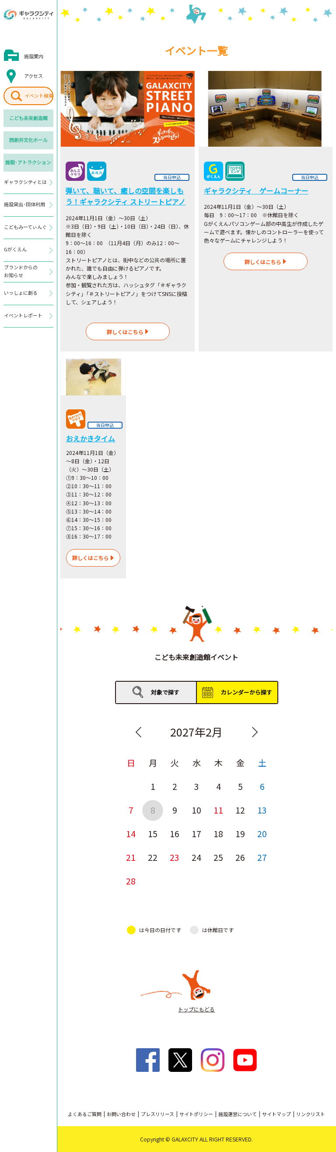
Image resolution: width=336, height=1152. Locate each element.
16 (174, 833)
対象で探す (165, 692)
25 (218, 857)
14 (131, 833)
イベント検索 (38, 95)
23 (174, 857)
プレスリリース (157, 1113)
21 (131, 857)
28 (131, 881)
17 (196, 833)
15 (153, 833)
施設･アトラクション (28, 162)
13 (262, 810)
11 (218, 810)
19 (240, 833)
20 (262, 833)
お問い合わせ (121, 1113)
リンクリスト (310, 1113)
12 (240, 810)
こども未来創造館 (28, 117)
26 (240, 857)
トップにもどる (196, 1009)
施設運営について (237, 1113)
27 (262, 857)
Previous (138, 732)
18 (218, 833)
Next (254, 732)
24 (196, 857)
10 (196, 810)
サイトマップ (276, 1113)
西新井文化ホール (28, 139)
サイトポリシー (196, 1113)
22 (153, 857)
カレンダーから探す (246, 692)
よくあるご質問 (85, 1113)
